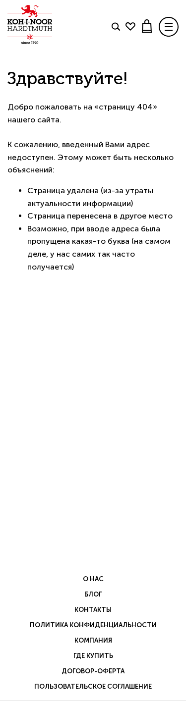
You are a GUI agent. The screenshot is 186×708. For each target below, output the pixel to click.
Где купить (93, 655)
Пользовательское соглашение (93, 686)
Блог (93, 594)
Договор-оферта (93, 671)
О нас (93, 579)
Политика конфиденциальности (93, 625)
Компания (93, 640)
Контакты (93, 609)
